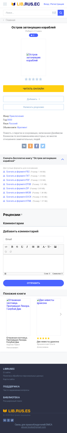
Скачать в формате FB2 (25, 171)
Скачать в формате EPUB (26, 184)
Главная (10, 20)
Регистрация (57, 4)
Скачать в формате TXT (25, 176)
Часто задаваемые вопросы (16, 390)
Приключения (16, 116)
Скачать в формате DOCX (26, 197)
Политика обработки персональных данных (23, 376)
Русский (13, 123)
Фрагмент (22, 127)
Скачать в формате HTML (27, 201)
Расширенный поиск (12, 401)
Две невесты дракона (48, 341)
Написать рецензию (33, 107)
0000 (9, 120)
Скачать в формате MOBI (26, 192)
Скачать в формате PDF (26, 180)
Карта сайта (8, 379)
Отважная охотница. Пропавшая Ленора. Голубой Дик (17, 339)
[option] (18, 323)
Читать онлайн (33, 88)
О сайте (6, 372)
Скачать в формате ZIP (25, 188)
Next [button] (60, 314)
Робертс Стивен (33, 31)
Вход (46, 4)
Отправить (33, 283)
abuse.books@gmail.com (33, 427)
